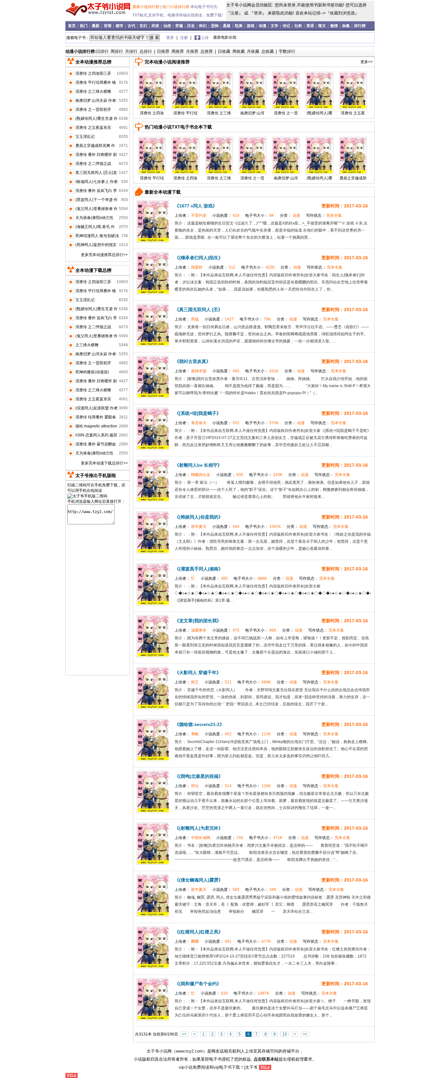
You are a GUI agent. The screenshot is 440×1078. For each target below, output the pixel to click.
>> (305, 1034)
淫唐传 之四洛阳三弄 (93, 73)
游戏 (251, 26)
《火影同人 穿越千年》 (198, 672)
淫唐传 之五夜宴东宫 (93, 127)
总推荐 (206, 51)
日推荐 (163, 51)
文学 (275, 26)
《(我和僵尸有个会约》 (198, 983)
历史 (191, 26)
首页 (72, 26)
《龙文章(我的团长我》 (198, 620)
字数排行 (287, 51)
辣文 (322, 26)
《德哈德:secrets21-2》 (199, 724)
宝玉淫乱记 (85, 136)
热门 (84, 26)
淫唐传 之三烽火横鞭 (93, 91)
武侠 (155, 26)
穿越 (179, 26)
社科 (298, 26)
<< (184, 1034)
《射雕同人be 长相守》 (198, 465)
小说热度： (226, 215)
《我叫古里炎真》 (193, 361)
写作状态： (324, 215)
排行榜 (360, 26)
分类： (290, 215)
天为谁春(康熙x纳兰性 (94, 217)
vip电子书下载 (227, 1067)
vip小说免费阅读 (194, 1067)
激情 (334, 26)
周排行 (116, 51)
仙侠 (167, 26)
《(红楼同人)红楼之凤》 (199, 931)
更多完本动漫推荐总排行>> (104, 255)
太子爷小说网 (159, 1051)
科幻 (203, 26)
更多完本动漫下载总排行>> (104, 463)
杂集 (346, 26)
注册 (234, 13)
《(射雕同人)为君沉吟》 (199, 828)
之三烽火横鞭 (87, 345)
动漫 (263, 26)
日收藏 (224, 51)
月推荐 (192, 51)
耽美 (239, 26)
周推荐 (177, 51)
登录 (258, 13)
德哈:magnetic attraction (96, 426)
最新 (96, 26)
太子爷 (251, 1067)
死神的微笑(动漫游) (92, 372)
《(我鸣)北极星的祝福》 (199, 776)
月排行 (131, 51)
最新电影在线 (224, 37)
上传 (205, 37)
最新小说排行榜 (146, 7)
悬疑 (227, 26)
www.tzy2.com (189, 1051)
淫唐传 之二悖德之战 (93, 163)
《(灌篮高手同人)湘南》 (199, 568)
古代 (132, 26)
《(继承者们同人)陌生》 (199, 257)
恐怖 (215, 26)
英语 (310, 26)
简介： (181, 223)
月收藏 (253, 51)
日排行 (102, 51)
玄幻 (143, 26)
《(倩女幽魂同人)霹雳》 (199, 879)
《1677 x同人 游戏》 (196, 205)
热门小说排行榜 (176, 7)
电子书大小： (260, 215)
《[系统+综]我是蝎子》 (198, 413)
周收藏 (238, 51)
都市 (120, 26)
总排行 (145, 51)
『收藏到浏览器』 (342, 13)
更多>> (366, 62)
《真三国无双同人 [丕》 (199, 309)
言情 (108, 26)
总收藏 (267, 51)
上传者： (191, 215)
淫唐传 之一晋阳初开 (93, 109)
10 (284, 1034)
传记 (286, 26)
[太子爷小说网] (98, 16)
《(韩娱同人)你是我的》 (199, 517)
